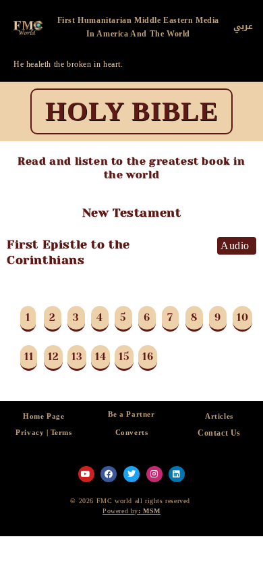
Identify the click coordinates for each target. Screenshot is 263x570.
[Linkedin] (177, 474)
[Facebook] (108, 474)
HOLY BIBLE (131, 111)
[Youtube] (86, 474)
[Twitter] (131, 474)
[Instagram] (154, 474)
